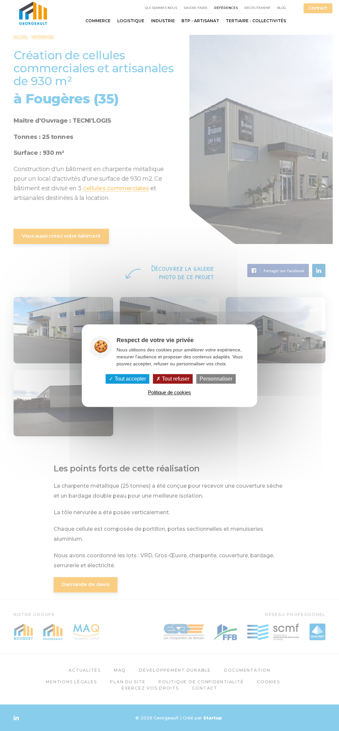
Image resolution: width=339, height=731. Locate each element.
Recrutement (257, 8)
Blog (281, 8)
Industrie (163, 21)
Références (226, 8)
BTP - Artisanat (200, 21)
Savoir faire (196, 8)
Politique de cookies (169, 392)
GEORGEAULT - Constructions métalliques (33, 13)
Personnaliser (216, 379)
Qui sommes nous (161, 8)
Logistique (130, 21)
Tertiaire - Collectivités (256, 21)
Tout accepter (129, 379)
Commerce (98, 21)
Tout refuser (175, 379)
